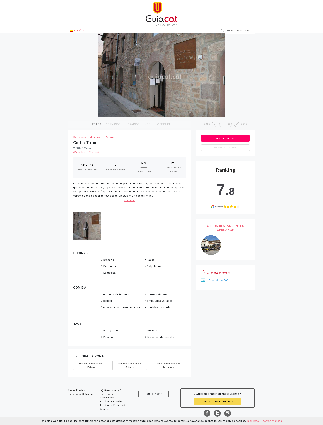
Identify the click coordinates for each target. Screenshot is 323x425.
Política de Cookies (111, 401)
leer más (253, 420)
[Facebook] (221, 124)
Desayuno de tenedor (160, 337)
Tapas (150, 259)
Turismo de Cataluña (80, 394)
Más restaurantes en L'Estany (90, 365)
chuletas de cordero (159, 307)
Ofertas (163, 124)
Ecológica (109, 272)
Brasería (108, 259)
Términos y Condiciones (107, 396)
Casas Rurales (76, 390)
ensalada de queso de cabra (121, 307)
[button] (77, 30)
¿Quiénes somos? (110, 390)
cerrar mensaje (273, 420)
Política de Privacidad (112, 405)
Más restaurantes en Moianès (129, 365)
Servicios (113, 124)
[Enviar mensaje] (207, 124)
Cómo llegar (80, 152)
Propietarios (153, 394)
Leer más (129, 200)
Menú (148, 124)
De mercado (110, 266)
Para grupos (110, 330)
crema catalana (156, 294)
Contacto (105, 409)
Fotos (96, 124)
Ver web (94, 152)
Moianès (151, 330)
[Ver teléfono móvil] (214, 124)
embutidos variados (159, 300)
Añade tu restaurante (217, 401)
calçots (107, 300)
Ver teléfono (225, 138)
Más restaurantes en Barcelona (168, 365)
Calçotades (153, 266)
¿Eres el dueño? (217, 280)
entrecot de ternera (115, 294)
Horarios (132, 124)
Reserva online (225, 147)
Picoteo (107, 337)
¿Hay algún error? (218, 272)
